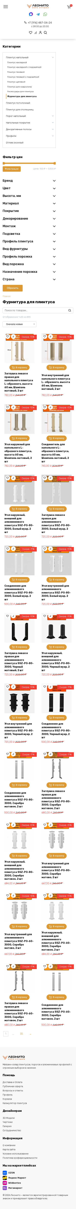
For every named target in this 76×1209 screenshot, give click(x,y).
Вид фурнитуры (15, 249)
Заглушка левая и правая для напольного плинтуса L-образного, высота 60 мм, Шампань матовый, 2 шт (18, 382)
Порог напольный (16, 116)
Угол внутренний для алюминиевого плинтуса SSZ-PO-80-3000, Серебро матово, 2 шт (56, 870)
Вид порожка (13, 264)
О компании (9, 1145)
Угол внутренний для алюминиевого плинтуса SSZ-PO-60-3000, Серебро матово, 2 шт (19, 941)
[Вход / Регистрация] (40, 32)
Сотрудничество (12, 1130)
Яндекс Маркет (17, 1177)
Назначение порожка (20, 272)
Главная (6, 296)
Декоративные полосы (18, 129)
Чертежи (8, 1122)
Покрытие (11, 211)
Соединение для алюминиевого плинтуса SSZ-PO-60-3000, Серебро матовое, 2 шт (56, 1012)
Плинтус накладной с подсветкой (24, 67)
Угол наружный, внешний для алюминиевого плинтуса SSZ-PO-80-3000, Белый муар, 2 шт (19, 524)
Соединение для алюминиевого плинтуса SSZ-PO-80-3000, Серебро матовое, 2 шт (19, 799)
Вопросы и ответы (13, 1090)
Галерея (7, 1126)
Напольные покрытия (18, 122)
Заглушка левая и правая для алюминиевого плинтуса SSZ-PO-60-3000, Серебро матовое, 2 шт (19, 1012)
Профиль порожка (17, 256)
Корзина (7, 1099)
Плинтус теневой (16, 72)
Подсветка (11, 234)
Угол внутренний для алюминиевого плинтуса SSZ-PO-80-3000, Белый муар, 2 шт (56, 592)
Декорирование (15, 219)
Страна (8, 279)
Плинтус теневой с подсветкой (23, 77)
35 (21, 1033)
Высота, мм (12, 196)
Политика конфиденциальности (20, 1158)
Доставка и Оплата (12, 1082)
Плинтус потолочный (18, 103)
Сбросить (12, 288)
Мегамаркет (15, 1188)
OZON (11, 1172)
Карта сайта (9, 1149)
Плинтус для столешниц (19, 109)
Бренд (8, 181)
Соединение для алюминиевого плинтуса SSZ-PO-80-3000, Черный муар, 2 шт (56, 730)
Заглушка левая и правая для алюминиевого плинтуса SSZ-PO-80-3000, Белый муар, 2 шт (56, 524)
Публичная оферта (13, 1086)
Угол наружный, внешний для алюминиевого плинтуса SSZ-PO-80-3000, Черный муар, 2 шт (56, 662)
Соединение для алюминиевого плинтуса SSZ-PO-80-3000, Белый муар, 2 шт (19, 592)
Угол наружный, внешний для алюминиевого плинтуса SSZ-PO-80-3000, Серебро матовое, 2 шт (19, 870)
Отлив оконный (14, 142)
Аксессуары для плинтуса (20, 91)
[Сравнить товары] (35, 32)
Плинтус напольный (17, 57)
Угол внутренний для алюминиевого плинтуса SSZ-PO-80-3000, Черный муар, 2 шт (19, 730)
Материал (11, 203)
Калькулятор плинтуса (15, 1103)
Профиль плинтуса (18, 241)
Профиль (7, 1094)
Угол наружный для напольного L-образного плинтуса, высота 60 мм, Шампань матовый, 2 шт (18, 453)
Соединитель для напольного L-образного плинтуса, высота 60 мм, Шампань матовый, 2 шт (55, 453)
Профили (11, 136)
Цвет (7, 188)
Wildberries (14, 1183)
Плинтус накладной (17, 62)
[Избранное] (30, 32)
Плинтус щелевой (16, 82)
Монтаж (9, 226)
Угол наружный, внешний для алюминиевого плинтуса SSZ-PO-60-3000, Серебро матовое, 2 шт (56, 941)
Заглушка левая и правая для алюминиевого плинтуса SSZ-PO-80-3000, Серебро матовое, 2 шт (56, 800)
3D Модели (9, 1118)
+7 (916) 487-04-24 (40, 24)
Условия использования (15, 1153)
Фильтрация (12, 169)
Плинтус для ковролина (19, 87)
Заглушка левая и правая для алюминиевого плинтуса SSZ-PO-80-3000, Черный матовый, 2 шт (19, 662)
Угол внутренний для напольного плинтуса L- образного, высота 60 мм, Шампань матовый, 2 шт (56, 382)
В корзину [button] (21, 367)
